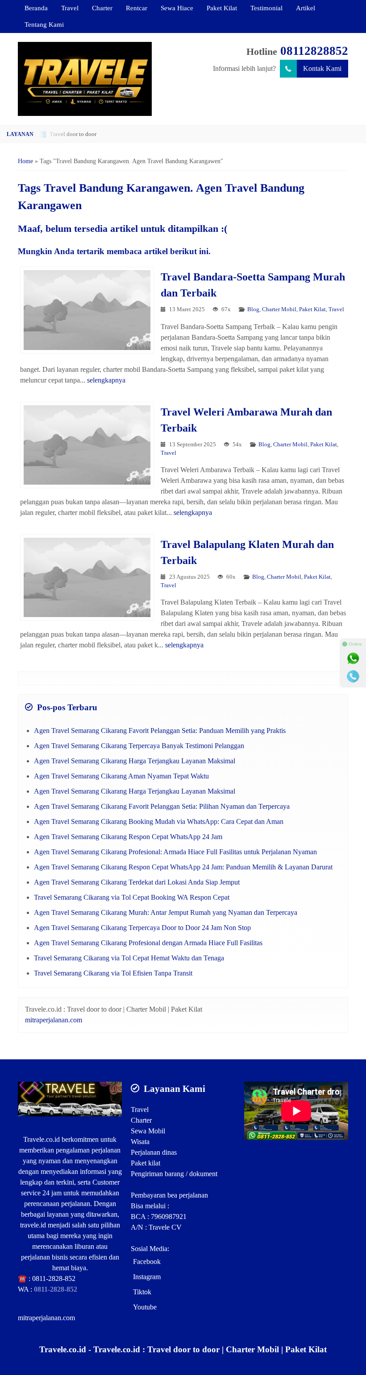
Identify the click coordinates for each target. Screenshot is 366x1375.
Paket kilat (145, 1163)
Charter (102, 8)
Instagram (147, 1276)
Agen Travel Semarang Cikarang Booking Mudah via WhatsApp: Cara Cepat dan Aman (158, 821)
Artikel (305, 8)
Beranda (36, 8)
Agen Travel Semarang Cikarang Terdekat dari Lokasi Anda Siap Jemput (137, 882)
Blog (253, 309)
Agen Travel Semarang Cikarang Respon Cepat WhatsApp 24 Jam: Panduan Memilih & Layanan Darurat (183, 867)
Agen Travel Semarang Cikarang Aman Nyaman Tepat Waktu (121, 776)
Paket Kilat (222, 8)
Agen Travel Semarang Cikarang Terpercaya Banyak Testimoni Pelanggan (139, 745)
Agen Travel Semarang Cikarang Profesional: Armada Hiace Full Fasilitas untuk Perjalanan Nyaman (175, 852)
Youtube (145, 1307)
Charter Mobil (279, 309)
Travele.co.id (41, 1139)
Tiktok (142, 1292)
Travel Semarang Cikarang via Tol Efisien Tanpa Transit (113, 973)
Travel (70, 8)
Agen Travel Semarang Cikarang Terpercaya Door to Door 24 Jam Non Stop (142, 927)
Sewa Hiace (177, 8)
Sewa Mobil (148, 1131)
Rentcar (136, 8)
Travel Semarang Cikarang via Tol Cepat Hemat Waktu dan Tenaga (129, 958)
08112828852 (314, 51)
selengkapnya (106, 380)
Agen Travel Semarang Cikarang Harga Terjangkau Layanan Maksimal (134, 761)
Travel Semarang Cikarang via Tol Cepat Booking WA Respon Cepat (131, 897)
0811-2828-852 (53, 1278)
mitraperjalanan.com (53, 1020)
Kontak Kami (322, 68)
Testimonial (266, 8)
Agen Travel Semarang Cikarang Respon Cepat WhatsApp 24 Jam (128, 836)
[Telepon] (353, 676)
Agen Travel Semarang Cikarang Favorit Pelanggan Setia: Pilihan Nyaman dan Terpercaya (162, 806)
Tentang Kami (44, 24)
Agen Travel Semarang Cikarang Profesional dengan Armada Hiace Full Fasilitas (148, 943)
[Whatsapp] (353, 658)
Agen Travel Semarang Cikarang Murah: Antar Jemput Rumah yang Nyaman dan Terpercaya (165, 912)
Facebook (147, 1261)
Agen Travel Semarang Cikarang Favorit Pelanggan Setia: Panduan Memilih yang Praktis (160, 730)
